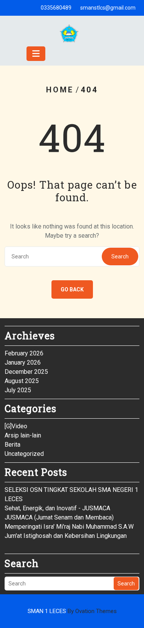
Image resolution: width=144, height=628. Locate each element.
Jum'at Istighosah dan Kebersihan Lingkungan (66, 535)
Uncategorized (24, 453)
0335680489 (56, 8)
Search (120, 256)
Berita (12, 444)
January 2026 (23, 362)
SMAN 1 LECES (72, 611)
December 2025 (26, 371)
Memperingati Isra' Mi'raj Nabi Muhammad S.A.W (69, 526)
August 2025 (22, 381)
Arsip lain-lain (23, 435)
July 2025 (18, 390)
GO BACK (72, 289)
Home (60, 89)
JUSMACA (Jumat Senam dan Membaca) (59, 517)
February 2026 (24, 353)
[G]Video (16, 426)
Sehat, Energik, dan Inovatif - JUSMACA (57, 508)
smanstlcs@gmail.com (108, 8)
